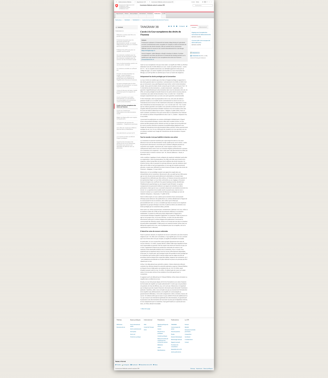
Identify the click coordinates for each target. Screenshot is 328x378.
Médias (197, 2)
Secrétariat (187, 337)
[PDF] (171, 26)
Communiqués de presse (175, 328)
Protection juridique (135, 337)
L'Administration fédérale (124, 2)
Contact (193, 2)
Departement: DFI (141, 2)
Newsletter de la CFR (176, 349)
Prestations (150, 13)
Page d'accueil (119, 13)
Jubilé (159, 347)
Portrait (187, 324)
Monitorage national (176, 339)
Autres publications (176, 352)
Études (173, 334)
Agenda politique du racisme (163, 325)
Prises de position (175, 331)
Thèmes (126, 13)
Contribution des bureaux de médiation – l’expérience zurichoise (127, 123)
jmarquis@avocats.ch (148, 59)
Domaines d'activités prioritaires (190, 330)
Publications (157, 13)
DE (202, 2)
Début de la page (145, 308)
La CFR (163, 13)
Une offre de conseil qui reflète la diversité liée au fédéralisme (126, 128)
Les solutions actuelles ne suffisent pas (127, 69)
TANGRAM (127, 20)
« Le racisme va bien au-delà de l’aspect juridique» (126, 137)
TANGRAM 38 (135, 20)
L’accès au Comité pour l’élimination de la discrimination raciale (126, 112)
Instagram (182, 26)
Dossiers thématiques (176, 337)
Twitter (119, 364)
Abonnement (203, 27)
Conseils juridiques (162, 336)
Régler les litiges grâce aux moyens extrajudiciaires (127, 118)
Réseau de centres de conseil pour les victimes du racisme (163, 340)
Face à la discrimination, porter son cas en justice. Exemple (127, 64)
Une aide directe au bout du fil (126, 133)
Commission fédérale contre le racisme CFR (162, 2)
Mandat (187, 327)
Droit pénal (133, 331)
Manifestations (161, 350)
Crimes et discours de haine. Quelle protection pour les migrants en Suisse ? (127, 91)
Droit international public (135, 325)
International (142, 13)
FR (205, 2)
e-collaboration (189, 339)
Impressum (199, 368)
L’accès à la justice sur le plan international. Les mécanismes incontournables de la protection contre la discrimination (126, 99)
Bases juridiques (134, 13)
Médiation (160, 345)
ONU (145, 324)
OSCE (145, 329)
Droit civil (132, 334)
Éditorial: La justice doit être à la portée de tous (126, 35)
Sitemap (192, 368)
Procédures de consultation (174, 345)
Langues (194, 27)
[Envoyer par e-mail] (174, 26)
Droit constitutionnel (135, 329)
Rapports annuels (175, 342)
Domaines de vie (121, 327)
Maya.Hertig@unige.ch (148, 50)
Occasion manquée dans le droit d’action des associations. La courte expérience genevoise (127, 85)
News (156, 364)
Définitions (119, 324)
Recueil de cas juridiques (161, 332)
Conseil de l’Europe (149, 327)
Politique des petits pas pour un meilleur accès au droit (126, 50)
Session (159, 329)
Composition (188, 334)
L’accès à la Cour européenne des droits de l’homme (155, 20)
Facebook (135, 364)
